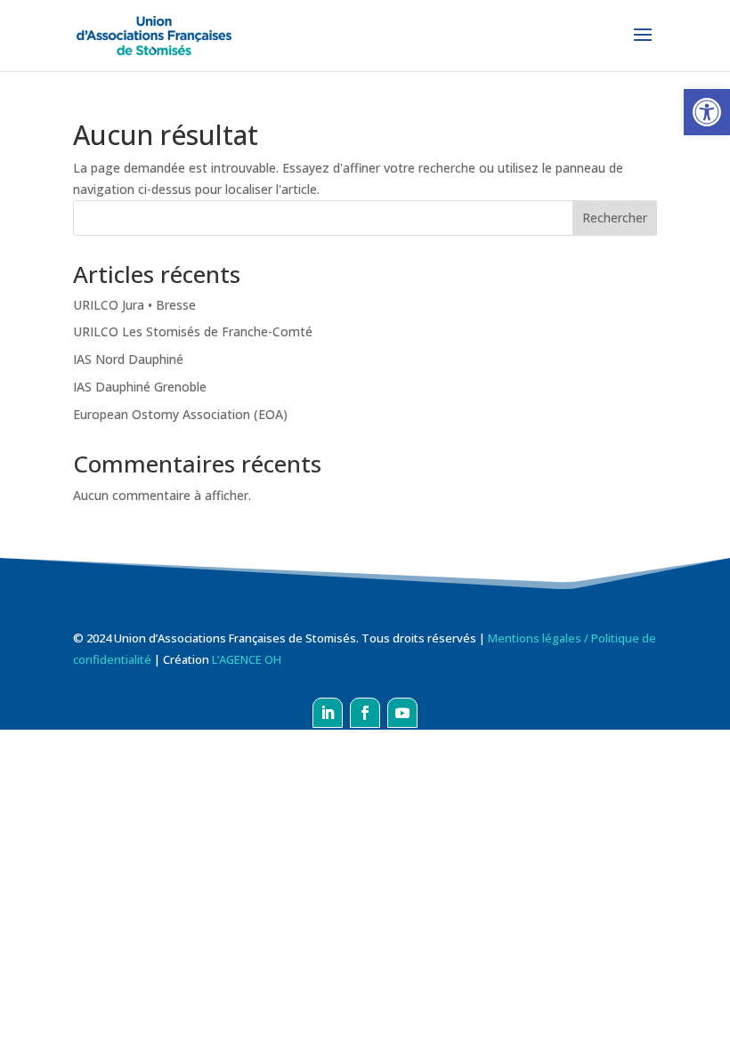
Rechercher (614, 217)
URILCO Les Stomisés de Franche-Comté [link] (192, 331)
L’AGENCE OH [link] (246, 659)
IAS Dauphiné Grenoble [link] (140, 386)
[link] (707, 112)
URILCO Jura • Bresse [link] (134, 304)
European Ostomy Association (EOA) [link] (180, 414)
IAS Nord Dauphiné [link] (128, 359)
